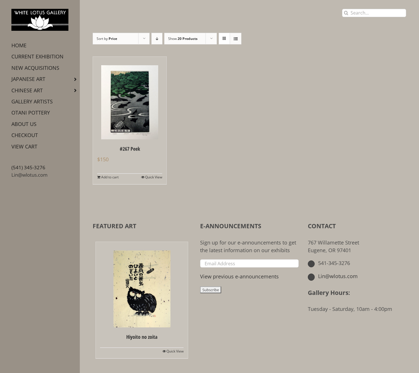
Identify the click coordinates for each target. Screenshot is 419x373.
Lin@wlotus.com (29, 175)
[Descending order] (156, 38)
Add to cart (110, 177)
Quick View (153, 177)
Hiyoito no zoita (141, 336)
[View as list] (235, 38)
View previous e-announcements (239, 276)
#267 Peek (130, 148)
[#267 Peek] (129, 98)
